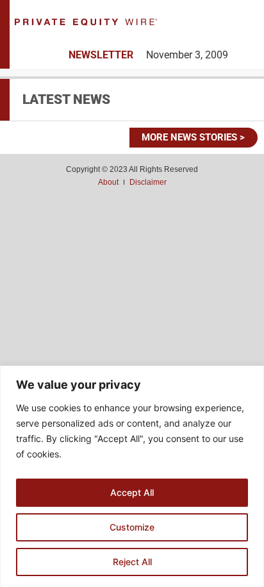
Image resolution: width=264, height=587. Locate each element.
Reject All (132, 561)
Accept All (132, 492)
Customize (132, 527)
